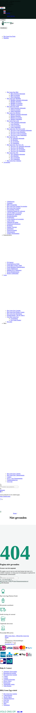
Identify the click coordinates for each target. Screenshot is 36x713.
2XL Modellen (14, 156)
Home (15, 513)
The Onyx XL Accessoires (17, 149)
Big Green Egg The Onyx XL (15, 145)
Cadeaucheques (7, 695)
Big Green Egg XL (12, 137)
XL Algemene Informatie (17, 138)
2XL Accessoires (15, 157)
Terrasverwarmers (12, 230)
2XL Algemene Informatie (17, 154)
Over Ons (9, 481)
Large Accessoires (15, 125)
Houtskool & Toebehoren (14, 214)
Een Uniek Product (15, 320)
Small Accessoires (15, 109)
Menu (3, 19)
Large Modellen (14, 124)
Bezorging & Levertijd (9, 673)
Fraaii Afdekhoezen (12, 268)
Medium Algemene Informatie (18, 114)
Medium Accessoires (16, 117)
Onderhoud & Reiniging (13, 224)
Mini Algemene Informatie (17, 93)
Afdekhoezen (10, 201)
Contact (9, 477)
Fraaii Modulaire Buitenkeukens (16, 267)
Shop (4, 703)
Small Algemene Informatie (18, 108)
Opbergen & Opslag (12, 222)
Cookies (5, 678)
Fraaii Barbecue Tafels (13, 264)
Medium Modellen (15, 116)
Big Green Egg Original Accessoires (17, 206)
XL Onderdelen (14, 143)
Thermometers (11, 232)
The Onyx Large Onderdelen (18, 135)
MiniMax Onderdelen (16, 105)
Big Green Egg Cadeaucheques (15, 475)
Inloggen (2, 490)
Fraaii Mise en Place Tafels (14, 265)
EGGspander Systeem (13, 209)
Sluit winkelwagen (5, 496)
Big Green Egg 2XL (12, 153)
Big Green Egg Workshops (14, 314)
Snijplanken (10, 228)
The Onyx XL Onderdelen (17, 151)
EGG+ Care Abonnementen (14, 478)
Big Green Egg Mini (12, 92)
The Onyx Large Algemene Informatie (21, 130)
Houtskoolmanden (12, 216)
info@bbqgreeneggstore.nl (20, 581)
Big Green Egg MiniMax (14, 98)
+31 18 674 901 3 (6, 580)
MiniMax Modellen (15, 101)
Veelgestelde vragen (9, 684)
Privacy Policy (7, 681)
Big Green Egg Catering (13, 473)
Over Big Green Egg (13, 317)
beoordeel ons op (9, 644)
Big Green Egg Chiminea (14, 160)
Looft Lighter (10, 220)
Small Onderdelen (15, 111)
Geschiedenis (14, 318)
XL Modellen (14, 140)
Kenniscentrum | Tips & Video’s (16, 315)
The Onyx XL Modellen (17, 148)
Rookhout (9, 225)
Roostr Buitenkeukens (13, 272)
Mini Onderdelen (15, 97)
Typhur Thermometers (13, 233)
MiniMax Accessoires (16, 103)
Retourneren (6, 682)
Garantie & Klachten (9, 679)
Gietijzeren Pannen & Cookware (16, 211)
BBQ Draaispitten (12, 205)
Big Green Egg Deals (9, 36)
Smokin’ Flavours (12, 227)
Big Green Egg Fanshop (13, 208)
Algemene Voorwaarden (10, 671)
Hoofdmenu (3, 28)
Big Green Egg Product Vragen (15, 312)
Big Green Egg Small (13, 106)
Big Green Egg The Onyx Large (16, 129)
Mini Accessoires (15, 95)
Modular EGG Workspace (14, 270)
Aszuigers (9, 203)
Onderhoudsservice (12, 480)
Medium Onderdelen (16, 119)
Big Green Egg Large (13, 121)
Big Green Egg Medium (13, 113)
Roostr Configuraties (12, 273)
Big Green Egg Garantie (13, 310)
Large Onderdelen (15, 127)
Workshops (6, 705)
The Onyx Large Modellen (17, 132)
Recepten (9, 322)
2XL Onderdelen (15, 159)
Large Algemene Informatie (18, 122)
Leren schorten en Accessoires (15, 219)
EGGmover (10, 262)
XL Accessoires (14, 141)
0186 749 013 (11, 16)
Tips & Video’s (7, 697)
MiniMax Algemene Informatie (19, 100)
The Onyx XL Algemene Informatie (20, 146)
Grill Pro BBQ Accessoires (14, 213)
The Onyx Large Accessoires (18, 133)
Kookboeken (10, 217)
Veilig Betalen (7, 686)
